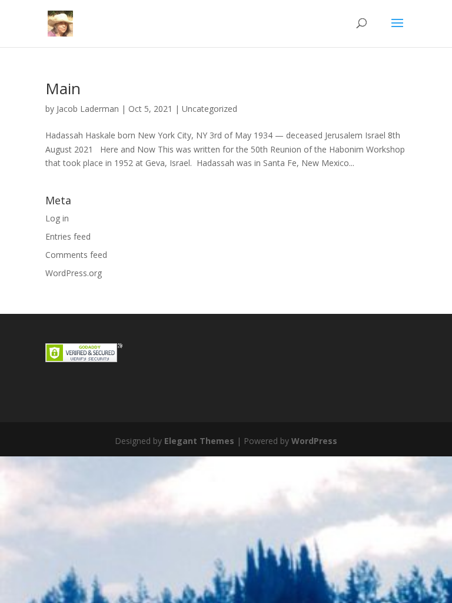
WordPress (314, 440)
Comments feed (76, 254)
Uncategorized (209, 108)
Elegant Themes (199, 440)
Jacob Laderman (87, 108)
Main (63, 88)
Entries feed (68, 236)
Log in (57, 218)
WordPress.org (73, 273)
